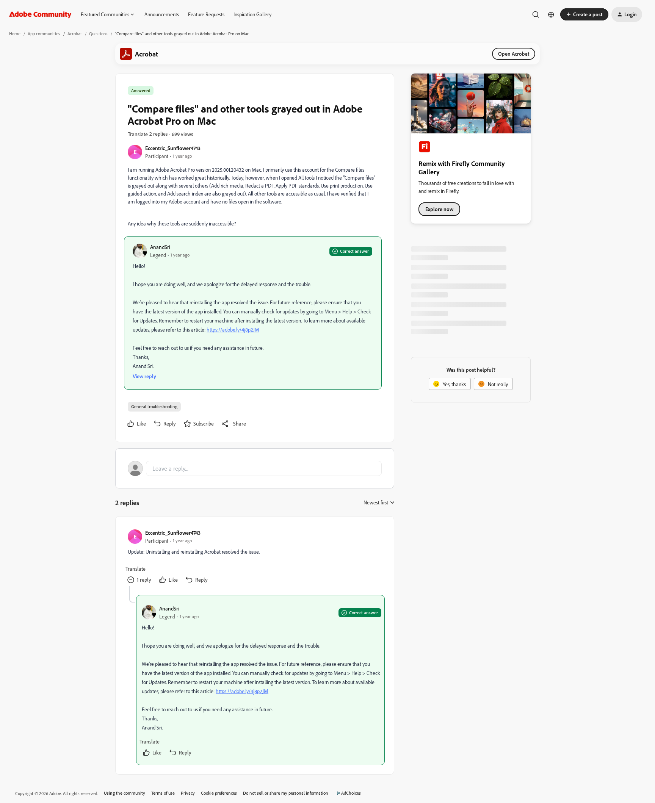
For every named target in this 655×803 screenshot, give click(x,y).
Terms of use (163, 793)
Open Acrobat (513, 53)
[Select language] (551, 14)
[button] (584, 14)
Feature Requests (206, 14)
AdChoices (351, 793)
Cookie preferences (219, 793)
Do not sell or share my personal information (285, 793)
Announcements (161, 14)
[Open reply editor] (255, 468)
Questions (98, 33)
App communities (44, 33)
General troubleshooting (154, 406)
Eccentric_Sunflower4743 (173, 148)
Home (14, 33)
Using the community (124, 793)
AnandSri (160, 247)
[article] (254, 557)
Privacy (188, 793)
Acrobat (74, 33)
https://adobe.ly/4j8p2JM (233, 329)
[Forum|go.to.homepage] (40, 14)
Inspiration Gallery (252, 14)
